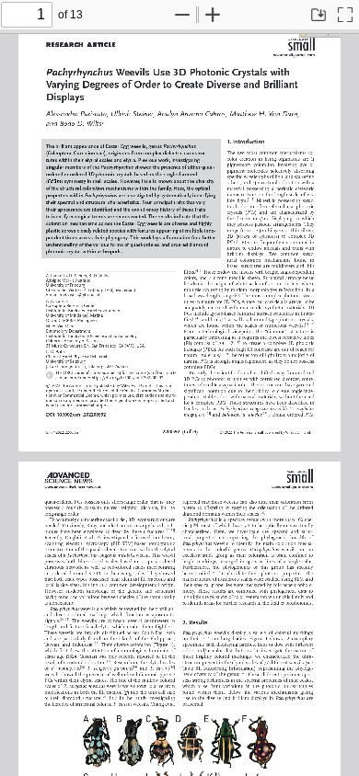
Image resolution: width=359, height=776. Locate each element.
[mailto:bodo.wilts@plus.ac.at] (79, 293)
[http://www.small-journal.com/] (294, 53)
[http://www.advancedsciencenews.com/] (72, 487)
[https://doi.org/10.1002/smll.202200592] (131, 375)
